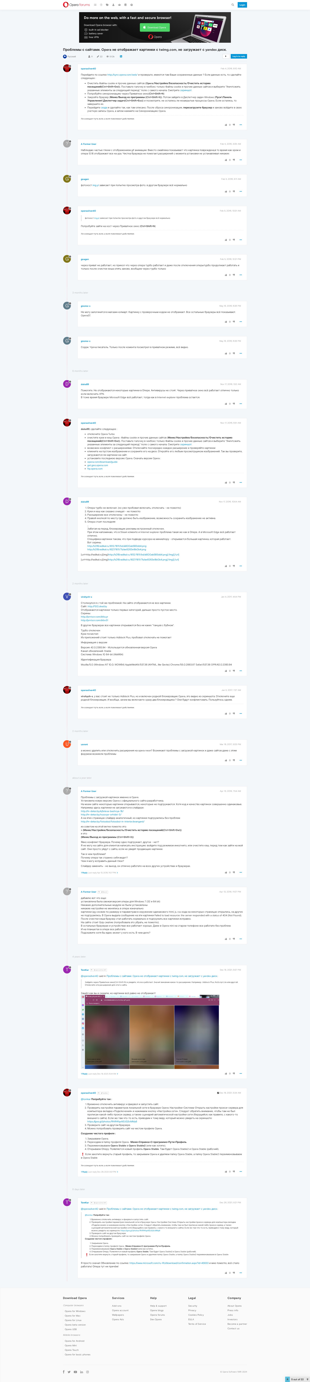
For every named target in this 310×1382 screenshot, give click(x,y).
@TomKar (104, 1093)
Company (234, 1298)
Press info (232, 1310)
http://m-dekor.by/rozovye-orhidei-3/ (101, 814)
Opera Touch (72, 1350)
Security (192, 1306)
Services (118, 1298)
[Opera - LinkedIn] (82, 1372)
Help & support (158, 1306)
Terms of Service (197, 1324)
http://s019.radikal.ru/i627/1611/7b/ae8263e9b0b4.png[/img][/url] (143, 559)
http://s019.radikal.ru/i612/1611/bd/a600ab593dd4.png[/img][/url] (143, 554)
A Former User (88, 144)
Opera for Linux (73, 1320)
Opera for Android (74, 1341)
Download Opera (157, 27)
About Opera (234, 1306)
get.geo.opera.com (97, 465)
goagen (85, 179)
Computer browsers (73, 1305)
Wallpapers (118, 1315)
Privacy (192, 1310)
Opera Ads (118, 1319)
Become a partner (237, 1324)
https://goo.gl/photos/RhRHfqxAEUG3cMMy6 (112, 1121)
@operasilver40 (99, 970)
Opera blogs (157, 1310)
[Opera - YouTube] (75, 1372)
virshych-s (86, 597)
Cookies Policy (196, 1315)
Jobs (230, 1315)
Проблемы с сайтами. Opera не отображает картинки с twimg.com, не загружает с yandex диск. (162, 976)
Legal (192, 1298)
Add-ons (116, 1306)
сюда (104, 107)
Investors (232, 1319)
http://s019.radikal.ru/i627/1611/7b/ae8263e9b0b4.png (116, 549)
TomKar (85, 970)
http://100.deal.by (97, 606)
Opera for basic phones (78, 1354)
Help (153, 1298)
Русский (71, 56)
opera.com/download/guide (102, 461)
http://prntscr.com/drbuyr (94, 616)
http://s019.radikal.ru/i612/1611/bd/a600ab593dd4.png (116, 546)
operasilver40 (88, 68)
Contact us (233, 1328)
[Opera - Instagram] (87, 1372)
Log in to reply (238, 56)
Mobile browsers (71, 1335)
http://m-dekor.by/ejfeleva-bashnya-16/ (102, 811)
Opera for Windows (75, 1311)
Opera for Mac (73, 1315)
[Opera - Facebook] (63, 1372)
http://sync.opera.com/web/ (122, 74)
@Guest (104, 892)
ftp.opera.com (95, 468)
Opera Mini (71, 1345)
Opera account (120, 1310)
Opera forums (157, 1315)
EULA (191, 1319)
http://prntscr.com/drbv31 (94, 620)
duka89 (85, 384)
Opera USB (71, 1329)
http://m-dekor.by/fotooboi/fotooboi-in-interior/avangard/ (113, 821)
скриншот (186, 90)
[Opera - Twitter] (69, 1372)
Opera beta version (75, 1324)
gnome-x (85, 306)
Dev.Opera (156, 1319)
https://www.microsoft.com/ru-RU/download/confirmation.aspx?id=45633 (169, 1263)
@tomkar (86, 1099)
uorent (84, 744)
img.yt (96, 185)
